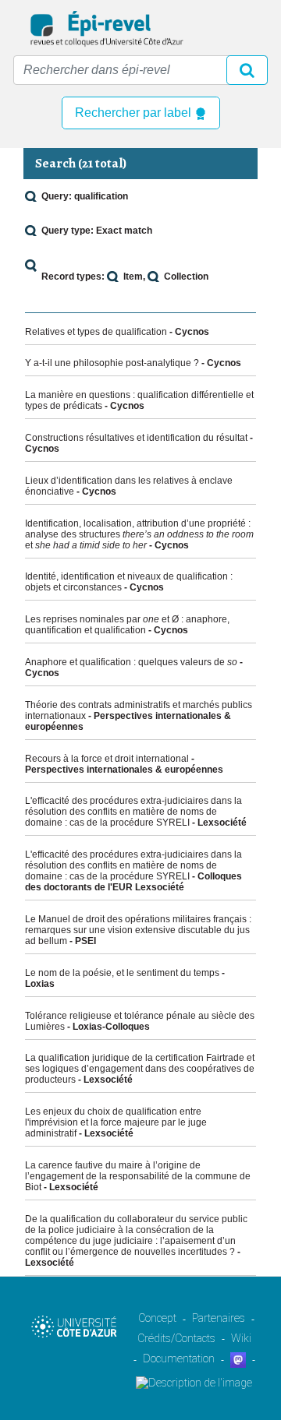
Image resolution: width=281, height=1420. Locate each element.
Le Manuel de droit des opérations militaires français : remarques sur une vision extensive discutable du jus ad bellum (138, 930)
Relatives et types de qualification (96, 331)
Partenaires (218, 1318)
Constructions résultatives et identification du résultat (136, 437)
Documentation (179, 1358)
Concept (157, 1318)
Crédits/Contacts (176, 1338)
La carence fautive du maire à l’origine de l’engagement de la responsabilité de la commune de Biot (138, 1176)
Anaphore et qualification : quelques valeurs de (131, 662)
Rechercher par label (134, 112)
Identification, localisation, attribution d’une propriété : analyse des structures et (139, 534)
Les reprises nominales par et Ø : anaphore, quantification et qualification (127, 625)
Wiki (241, 1338)
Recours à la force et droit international (107, 758)
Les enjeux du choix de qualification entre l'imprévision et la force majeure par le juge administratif (116, 1122)
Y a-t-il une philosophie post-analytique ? (112, 363)
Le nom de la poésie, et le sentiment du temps (122, 972)
